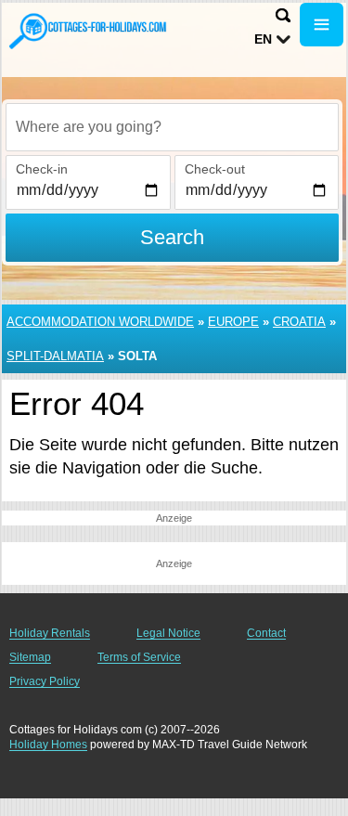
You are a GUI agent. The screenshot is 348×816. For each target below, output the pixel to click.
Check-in (42, 169)
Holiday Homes (48, 744)
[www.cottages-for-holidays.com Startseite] (88, 30)
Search (172, 237)
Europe (233, 322)
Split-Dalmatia (55, 356)
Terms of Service (139, 657)
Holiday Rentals (49, 633)
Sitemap (30, 657)
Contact (266, 633)
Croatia (299, 322)
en (263, 39)
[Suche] (283, 15)
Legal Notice (168, 633)
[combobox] (172, 127)
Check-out (215, 169)
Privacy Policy (44, 681)
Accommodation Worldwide (100, 322)
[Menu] (321, 24)
